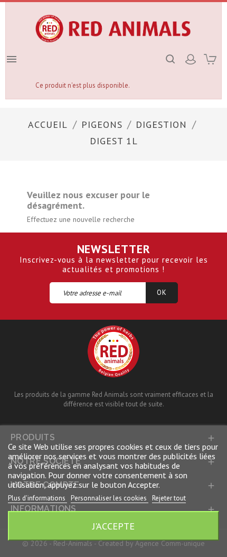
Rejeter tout (169, 498)
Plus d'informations (37, 498)
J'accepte (113, 525)
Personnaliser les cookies (109, 498)
